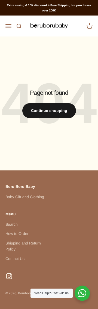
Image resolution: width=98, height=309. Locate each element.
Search (11, 224)
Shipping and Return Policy (23, 246)
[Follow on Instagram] (9, 276)
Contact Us (14, 258)
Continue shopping (49, 110)
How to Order (17, 233)
